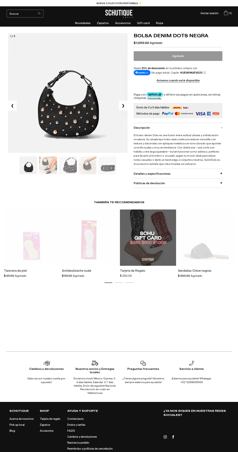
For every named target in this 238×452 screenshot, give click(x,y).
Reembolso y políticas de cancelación (90, 448)
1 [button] (108, 283)
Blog (12, 430)
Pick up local (17, 424)
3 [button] (130, 283)
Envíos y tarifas (76, 424)
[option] (119, 3)
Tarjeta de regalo (50, 419)
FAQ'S (71, 430)
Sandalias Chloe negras (194, 271)
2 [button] (119, 283)
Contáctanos (75, 419)
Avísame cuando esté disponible (178, 80)
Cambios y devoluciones (82, 436)
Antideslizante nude (76, 271)
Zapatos (45, 424)
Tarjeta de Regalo (132, 271)
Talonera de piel (15, 271)
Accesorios (47, 430)
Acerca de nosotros (21, 419)
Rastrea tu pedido (78, 442)
